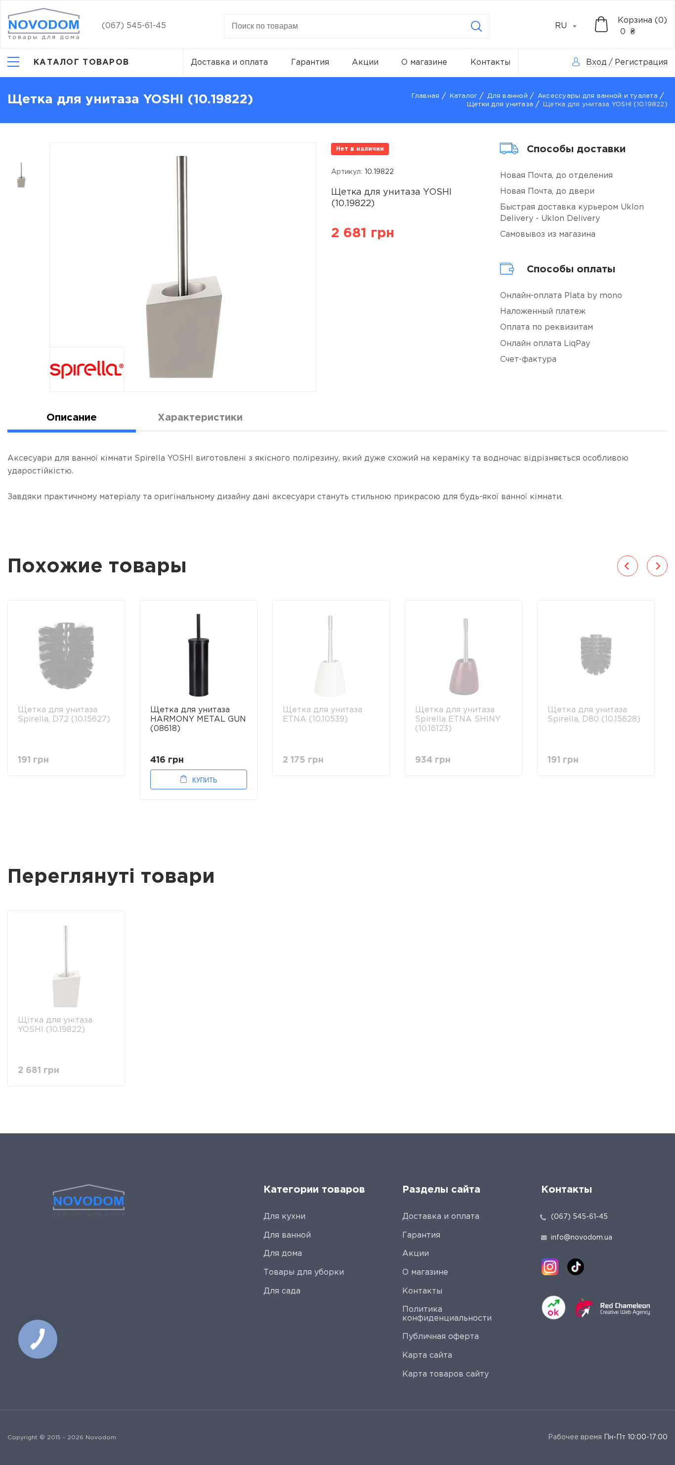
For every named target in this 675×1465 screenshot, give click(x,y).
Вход (596, 62)
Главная (426, 96)
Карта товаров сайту (445, 1374)
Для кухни (284, 1216)
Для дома (282, 1253)
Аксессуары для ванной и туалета (598, 96)
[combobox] (571, 26)
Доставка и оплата (229, 62)
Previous (627, 566)
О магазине (424, 62)
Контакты (490, 62)
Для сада (281, 1291)
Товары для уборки (303, 1272)
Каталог (464, 96)
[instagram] (550, 1267)
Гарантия (310, 62)
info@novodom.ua (581, 1238)
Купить (204, 780)
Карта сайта (427, 1355)
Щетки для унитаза (500, 104)
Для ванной (507, 96)
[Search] (476, 26)
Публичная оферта (440, 1336)
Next (657, 566)
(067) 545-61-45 (134, 26)
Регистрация (641, 62)
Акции (365, 62)
